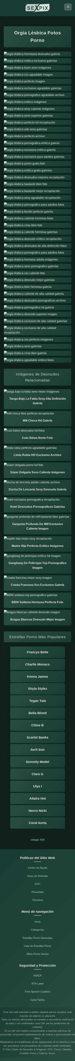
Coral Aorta (37, 823)
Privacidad (37, 891)
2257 (37, 883)
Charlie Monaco (37, 664)
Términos (37, 899)
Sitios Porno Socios (37, 953)
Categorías (37, 929)
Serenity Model (37, 762)
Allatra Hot (37, 798)
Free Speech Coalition (37, 991)
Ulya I (37, 786)
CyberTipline (37, 999)
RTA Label (38, 983)
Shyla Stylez (37, 688)
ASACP (37, 975)
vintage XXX (38, 839)
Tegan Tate (37, 701)
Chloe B (37, 725)
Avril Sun (37, 749)
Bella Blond (38, 713)
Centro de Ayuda (37, 867)
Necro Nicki (38, 811)
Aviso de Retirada (37, 875)
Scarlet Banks (37, 737)
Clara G (37, 774)
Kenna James (37, 676)
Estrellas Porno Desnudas (37, 937)
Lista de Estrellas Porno (37, 945)
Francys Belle (37, 652)
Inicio (38, 921)
